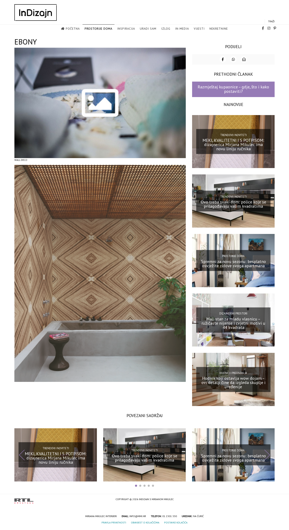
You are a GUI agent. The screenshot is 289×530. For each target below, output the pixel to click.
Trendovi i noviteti (233, 135)
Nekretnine (218, 29)
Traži (271, 21)
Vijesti (199, 29)
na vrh (270, 499)
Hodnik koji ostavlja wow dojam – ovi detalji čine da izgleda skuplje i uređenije (233, 383)
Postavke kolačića (175, 522)
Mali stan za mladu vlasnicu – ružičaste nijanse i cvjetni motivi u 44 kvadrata (233, 323)
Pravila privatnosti (114, 522)
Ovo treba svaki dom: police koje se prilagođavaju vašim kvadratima (233, 204)
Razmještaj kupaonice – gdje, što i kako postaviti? (233, 89)
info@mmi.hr (137, 516)
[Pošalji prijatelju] (244, 59)
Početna (73, 29)
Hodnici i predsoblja (233, 373)
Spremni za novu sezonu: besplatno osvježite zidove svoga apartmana (233, 263)
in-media (182, 29)
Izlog (165, 29)
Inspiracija (126, 29)
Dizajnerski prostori (233, 313)
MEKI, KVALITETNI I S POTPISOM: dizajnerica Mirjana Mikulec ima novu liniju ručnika (233, 145)
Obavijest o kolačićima (145, 522)
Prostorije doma (98, 29)
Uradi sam (148, 29)
